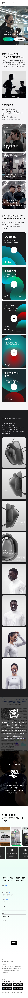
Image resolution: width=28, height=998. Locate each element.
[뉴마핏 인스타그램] (14, 959)
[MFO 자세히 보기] (13, 352)
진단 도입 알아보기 (20, 39)
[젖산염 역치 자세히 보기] (13, 284)
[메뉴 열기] (25, 3)
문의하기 (14, 942)
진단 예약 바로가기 (8, 39)
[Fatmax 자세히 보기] (13, 318)
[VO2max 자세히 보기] (13, 250)
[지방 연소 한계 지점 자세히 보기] (13, 386)
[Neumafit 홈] (14, 2)
